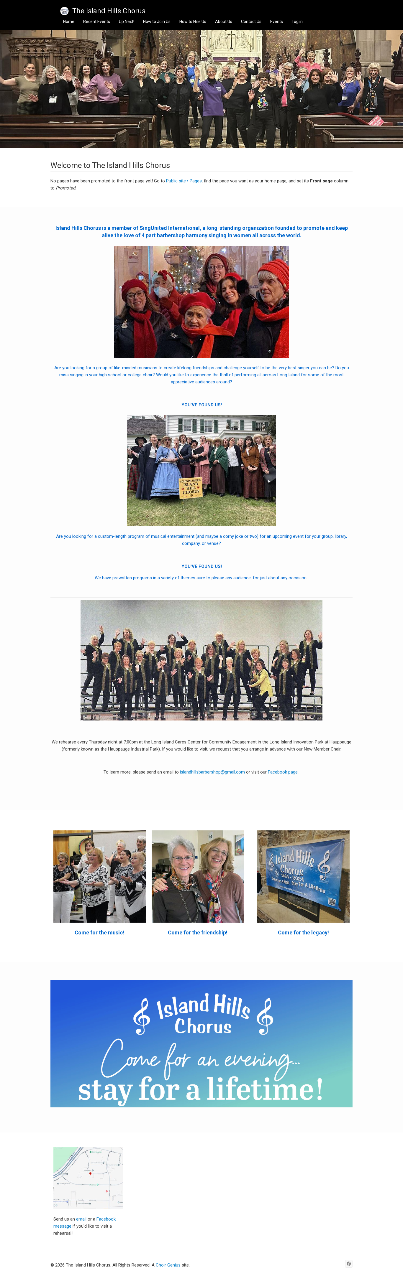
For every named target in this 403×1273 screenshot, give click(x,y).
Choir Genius (168, 1265)
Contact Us (251, 21)
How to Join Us (157, 21)
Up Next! (126, 21)
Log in (297, 21)
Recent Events (96, 21)
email (82, 1219)
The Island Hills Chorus (108, 11)
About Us (223, 21)
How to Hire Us (192, 21)
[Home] (64, 11)
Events (276, 21)
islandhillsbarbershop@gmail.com (212, 772)
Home (68, 21)
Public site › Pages (184, 181)
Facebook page (283, 772)
